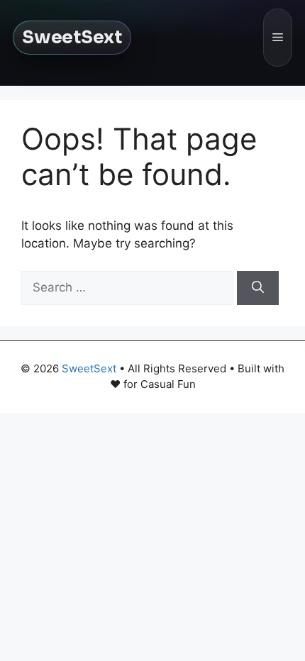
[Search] (258, 288)
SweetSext (72, 37)
